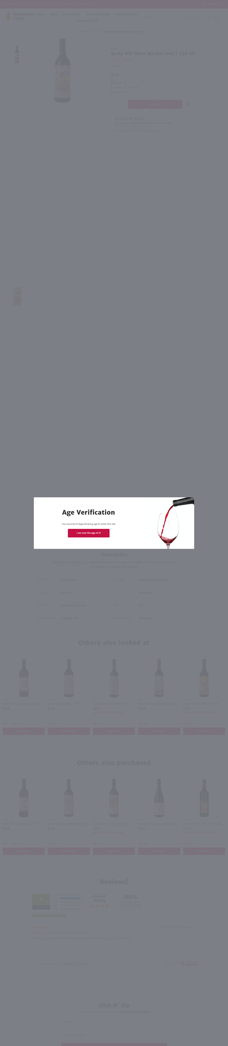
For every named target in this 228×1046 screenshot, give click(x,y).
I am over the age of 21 (89, 533)
